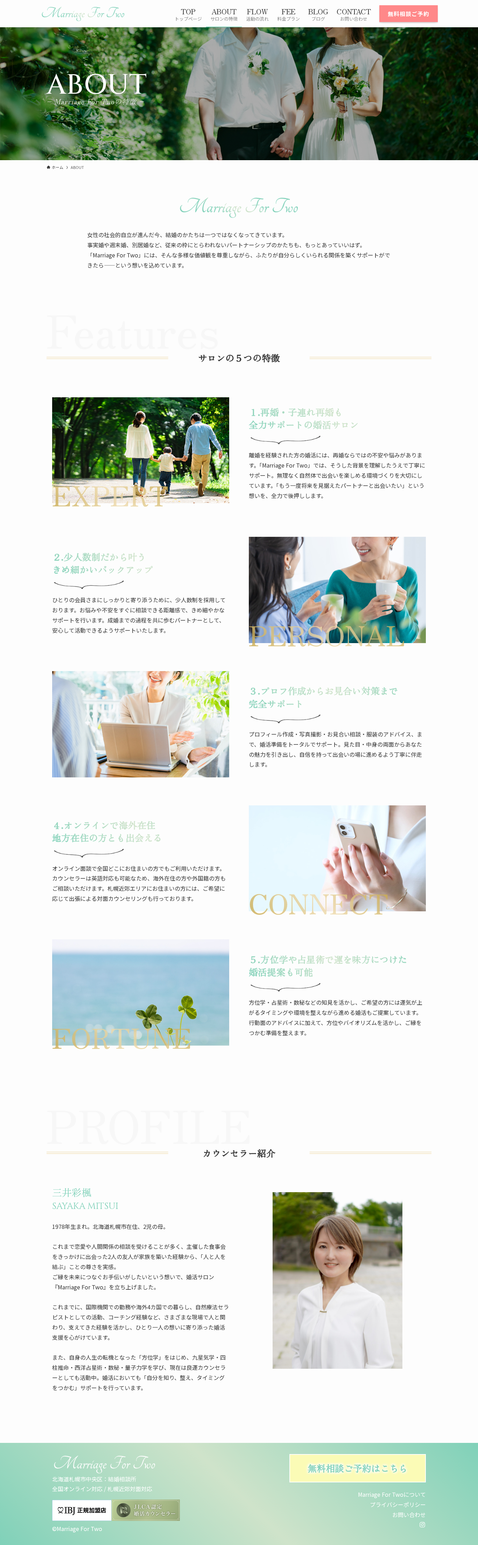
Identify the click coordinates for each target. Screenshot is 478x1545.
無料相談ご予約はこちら (358, 1467)
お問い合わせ (409, 1514)
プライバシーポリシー (398, 1504)
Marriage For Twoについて (392, 1494)
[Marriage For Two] (83, 14)
